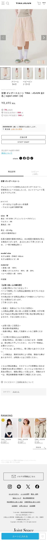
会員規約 (14, 506)
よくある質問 (25, 494)
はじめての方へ (14, 494)
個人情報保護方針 (28, 498)
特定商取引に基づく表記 (15, 502)
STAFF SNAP (23, 142)
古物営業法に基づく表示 (32, 502)
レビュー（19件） (35, 172)
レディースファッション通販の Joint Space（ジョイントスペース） (18, 460)
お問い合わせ (23, 506)
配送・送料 (34, 494)
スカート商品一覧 (6, 462)
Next (43, 37)
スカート (16, 392)
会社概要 (32, 506)
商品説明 (11, 171)
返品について (6, 153)
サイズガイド (9, 382)
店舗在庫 (23, 137)
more (38, 447)
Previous (3, 37)
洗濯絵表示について (25, 382)
